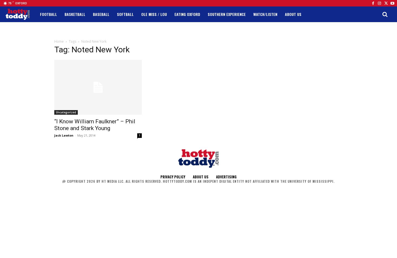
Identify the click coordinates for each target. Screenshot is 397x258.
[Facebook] (373, 3)
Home (59, 41)
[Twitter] (386, 3)
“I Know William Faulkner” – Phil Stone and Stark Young (94, 124)
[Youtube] (392, 3)
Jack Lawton (63, 135)
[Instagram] (379, 3)
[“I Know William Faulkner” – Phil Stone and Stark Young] (98, 87)
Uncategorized (66, 112)
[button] (384, 14)
